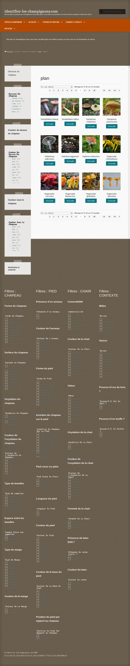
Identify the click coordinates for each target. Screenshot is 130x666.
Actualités (32, 22)
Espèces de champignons (13, 22)
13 (104, 90)
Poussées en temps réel (51, 22)
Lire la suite (49, 124)
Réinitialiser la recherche (13, 268)
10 (94, 90)
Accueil (10, 51)
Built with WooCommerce (57, 655)
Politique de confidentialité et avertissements (25, 655)
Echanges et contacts (74, 22)
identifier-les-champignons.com (31, 11)
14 (109, 90)
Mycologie (8, 28)
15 (115, 90)
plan (39, 51)
